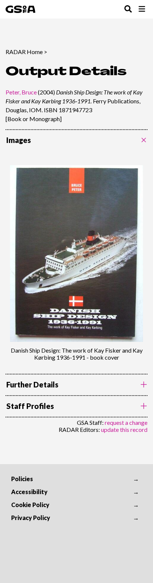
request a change (126, 422)
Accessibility (29, 491)
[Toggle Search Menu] (128, 9)
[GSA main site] (20, 9)
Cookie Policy (30, 504)
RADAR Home (24, 51)
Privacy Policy (30, 517)
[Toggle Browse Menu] (141, 9)
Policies (22, 478)
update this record (124, 429)
